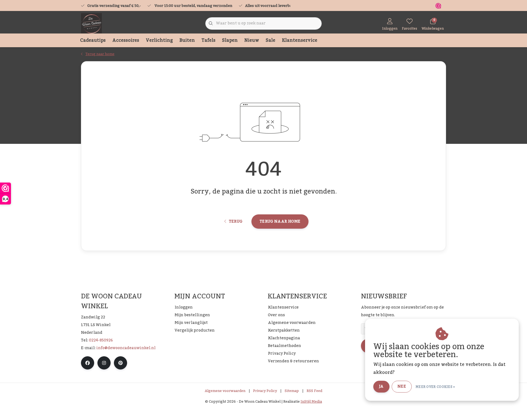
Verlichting (159, 40)
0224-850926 (101, 340)
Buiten (187, 40)
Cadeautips (93, 40)
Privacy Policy (265, 390)
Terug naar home (280, 221)
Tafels (208, 40)
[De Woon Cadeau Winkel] (91, 23)
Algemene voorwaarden (225, 390)
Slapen (230, 40)
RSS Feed (314, 390)
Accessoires (125, 40)
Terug (235, 221)
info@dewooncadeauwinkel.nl (126, 348)
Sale (270, 40)
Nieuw (251, 40)
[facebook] (87, 362)
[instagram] (104, 362)
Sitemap (292, 390)
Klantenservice (299, 40)
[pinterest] (120, 362)
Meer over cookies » (435, 387)
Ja (381, 386)
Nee (401, 386)
